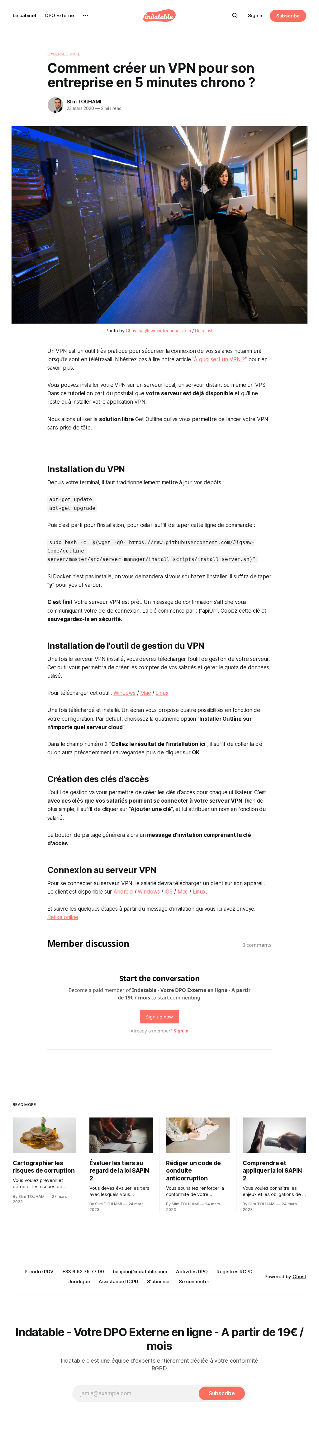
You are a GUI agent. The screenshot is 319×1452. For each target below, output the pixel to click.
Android (123, 892)
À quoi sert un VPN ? (219, 359)
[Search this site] (235, 16)
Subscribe (288, 16)
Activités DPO (192, 1271)
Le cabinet (24, 15)
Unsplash (204, 330)
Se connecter (194, 1281)
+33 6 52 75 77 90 (83, 1271)
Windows (124, 693)
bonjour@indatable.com (140, 1271)
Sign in (256, 15)
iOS (169, 892)
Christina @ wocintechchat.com (158, 330)
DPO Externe (59, 15)
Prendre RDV (39, 1271)
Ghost (299, 1276)
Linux (161, 693)
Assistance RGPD (118, 1281)
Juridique (79, 1281)
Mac (145, 693)
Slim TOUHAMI (84, 101)
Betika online (62, 917)
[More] (86, 16)
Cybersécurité (63, 53)
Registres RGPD (235, 1271)
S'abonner (158, 1281)
